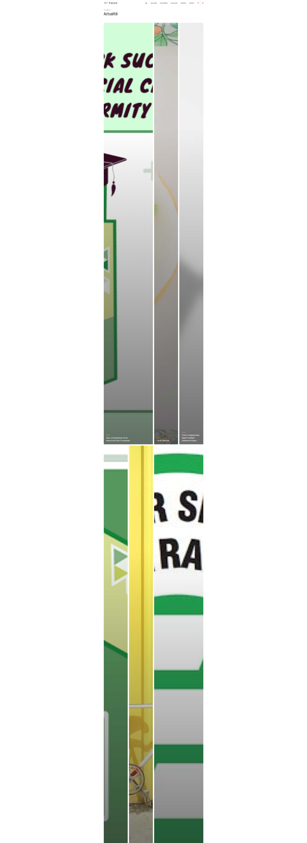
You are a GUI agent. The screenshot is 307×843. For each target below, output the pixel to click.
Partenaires (164, 3)
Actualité (108, 435)
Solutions (154, 3)
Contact (191, 3)
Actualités (174, 3)
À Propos (183, 3)
